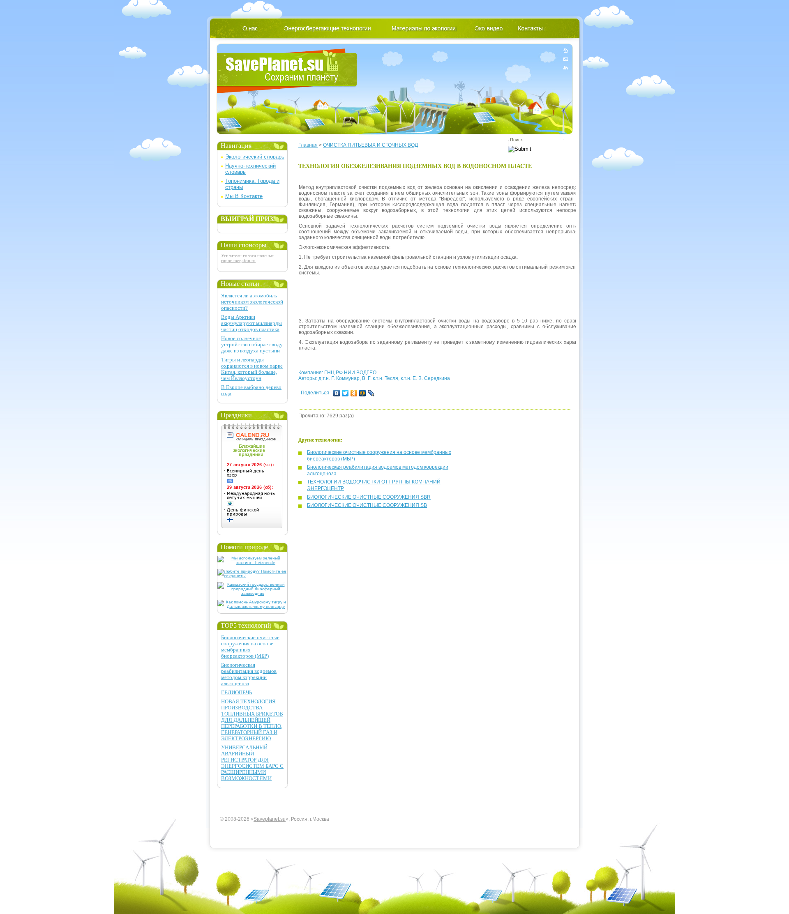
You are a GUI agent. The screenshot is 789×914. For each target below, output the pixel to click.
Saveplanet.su (270, 819)
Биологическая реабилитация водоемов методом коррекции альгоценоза (249, 674)
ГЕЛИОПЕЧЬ (236, 692)
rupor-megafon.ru (238, 260)
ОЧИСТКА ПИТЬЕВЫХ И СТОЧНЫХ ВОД (370, 145)
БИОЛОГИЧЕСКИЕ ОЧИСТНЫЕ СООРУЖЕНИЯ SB (367, 505)
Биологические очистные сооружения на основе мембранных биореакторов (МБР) (250, 646)
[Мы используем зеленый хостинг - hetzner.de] (252, 562)
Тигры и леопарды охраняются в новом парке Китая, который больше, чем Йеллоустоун (252, 369)
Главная (308, 145)
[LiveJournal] (371, 393)
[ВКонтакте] (336, 393)
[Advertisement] (448, 294)
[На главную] (565, 51)
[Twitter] (345, 393)
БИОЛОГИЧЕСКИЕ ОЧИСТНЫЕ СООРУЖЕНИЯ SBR (369, 497)
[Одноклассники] (354, 393)
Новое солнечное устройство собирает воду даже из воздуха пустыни (252, 344)
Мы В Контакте (244, 196)
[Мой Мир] (362, 393)
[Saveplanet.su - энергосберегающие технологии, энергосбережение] (287, 70)
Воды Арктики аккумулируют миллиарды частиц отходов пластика (251, 323)
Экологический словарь (254, 157)
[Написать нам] (565, 58)
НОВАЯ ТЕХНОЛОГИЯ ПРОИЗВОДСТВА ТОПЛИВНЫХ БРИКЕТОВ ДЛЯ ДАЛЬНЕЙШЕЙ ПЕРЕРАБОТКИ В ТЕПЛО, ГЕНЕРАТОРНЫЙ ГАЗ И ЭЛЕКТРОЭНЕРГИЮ (252, 719)
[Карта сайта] (565, 65)
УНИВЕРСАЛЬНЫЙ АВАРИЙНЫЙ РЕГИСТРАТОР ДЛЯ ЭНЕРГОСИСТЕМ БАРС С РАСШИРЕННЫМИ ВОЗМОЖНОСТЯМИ (252, 762)
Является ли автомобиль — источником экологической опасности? (252, 301)
